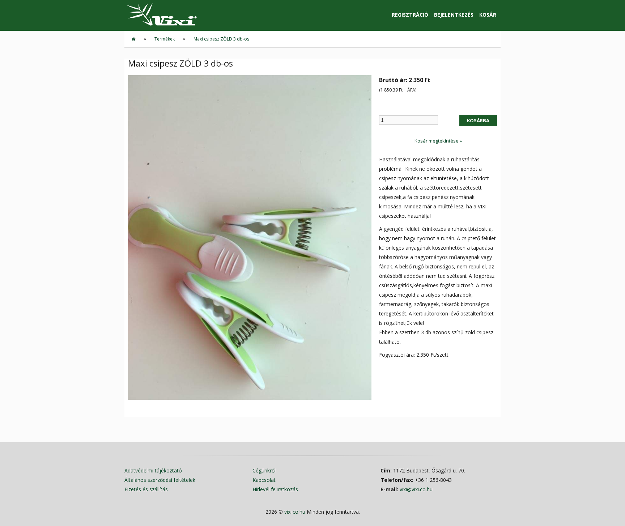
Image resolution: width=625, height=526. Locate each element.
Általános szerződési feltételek (159, 479)
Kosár (487, 14)
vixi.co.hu (294, 511)
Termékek (164, 39)
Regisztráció (410, 14)
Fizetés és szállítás (146, 489)
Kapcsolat (264, 479)
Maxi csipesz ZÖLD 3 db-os (221, 39)
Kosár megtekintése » (438, 140)
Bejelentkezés (453, 14)
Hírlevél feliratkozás (275, 489)
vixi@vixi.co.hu (416, 489)
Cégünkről (264, 470)
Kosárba (478, 120)
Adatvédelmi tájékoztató (153, 470)
